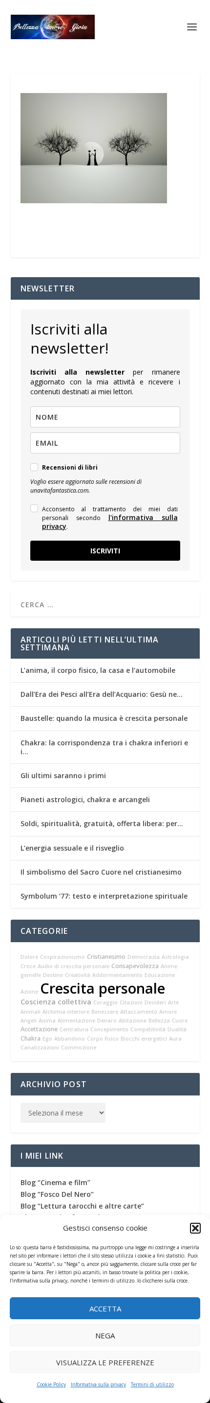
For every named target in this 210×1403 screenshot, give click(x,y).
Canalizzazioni (40, 1047)
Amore (168, 1011)
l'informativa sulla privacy (110, 522)
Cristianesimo (106, 956)
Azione (29, 991)
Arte (173, 1002)
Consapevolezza (135, 966)
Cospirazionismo (62, 956)
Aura (175, 1038)
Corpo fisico (103, 1038)
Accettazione (39, 1029)
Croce (28, 966)
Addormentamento (117, 975)
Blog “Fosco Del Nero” (57, 1194)
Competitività (148, 1029)
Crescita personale (102, 988)
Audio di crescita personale (73, 966)
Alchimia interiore (65, 1011)
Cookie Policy (51, 1384)
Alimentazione (76, 1020)
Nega (105, 1335)
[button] (195, 1228)
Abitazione (133, 1020)
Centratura (74, 1029)
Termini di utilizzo (152, 1384)
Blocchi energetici (144, 1038)
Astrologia (175, 956)
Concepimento (109, 1029)
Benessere (104, 1011)
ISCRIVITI (105, 550)
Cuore (180, 1020)
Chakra (31, 1038)
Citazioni (131, 1002)
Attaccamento (138, 1011)
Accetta (105, 1308)
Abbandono (69, 1038)
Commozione (78, 1047)
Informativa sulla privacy (98, 1384)
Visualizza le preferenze (105, 1362)
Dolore (29, 956)
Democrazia (143, 956)
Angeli (29, 1020)
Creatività (77, 975)
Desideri (155, 1002)
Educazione (160, 975)
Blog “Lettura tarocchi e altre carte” (82, 1206)
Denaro (107, 1020)
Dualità (177, 1029)
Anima (47, 1020)
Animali (31, 1011)
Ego (47, 1038)
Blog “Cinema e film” (55, 1182)
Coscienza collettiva (56, 1001)
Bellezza (159, 1020)
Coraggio (105, 1002)
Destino (53, 975)
